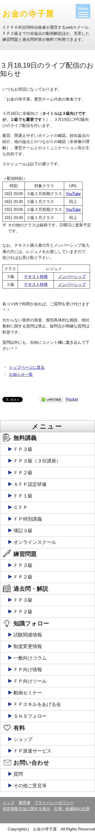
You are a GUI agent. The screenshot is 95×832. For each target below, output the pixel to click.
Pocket (72, 399)
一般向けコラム (30, 658)
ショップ (22, 739)
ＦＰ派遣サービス (32, 751)
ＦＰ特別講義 (27, 519)
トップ (9, 802)
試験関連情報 (27, 634)
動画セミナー (27, 692)
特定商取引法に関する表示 (26, 808)
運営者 (24, 802)
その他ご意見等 (30, 785)
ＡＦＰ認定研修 (30, 484)
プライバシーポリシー (54, 802)
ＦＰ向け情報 (27, 669)
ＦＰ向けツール (30, 681)
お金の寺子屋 (28, 13)
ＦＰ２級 (22, 472)
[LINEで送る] (51, 399)
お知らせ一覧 (21, 374)
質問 (18, 774)
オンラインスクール (34, 542)
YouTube (73, 193)
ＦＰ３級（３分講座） (37, 461)
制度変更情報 (27, 646)
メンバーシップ (72, 276)
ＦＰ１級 (22, 496)
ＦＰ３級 (22, 449)
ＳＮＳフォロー (30, 716)
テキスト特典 (36, 276)
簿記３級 (22, 530)
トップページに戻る (27, 367)
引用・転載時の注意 (72, 808)
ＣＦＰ (20, 507)
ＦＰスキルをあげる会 (37, 704)
